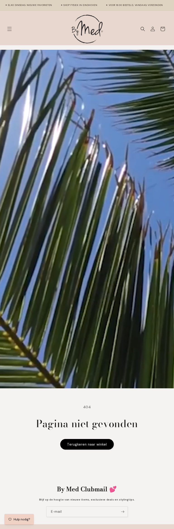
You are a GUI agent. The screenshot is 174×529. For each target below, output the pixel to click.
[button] (9, 29)
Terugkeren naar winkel (87, 444)
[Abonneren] (123, 511)
